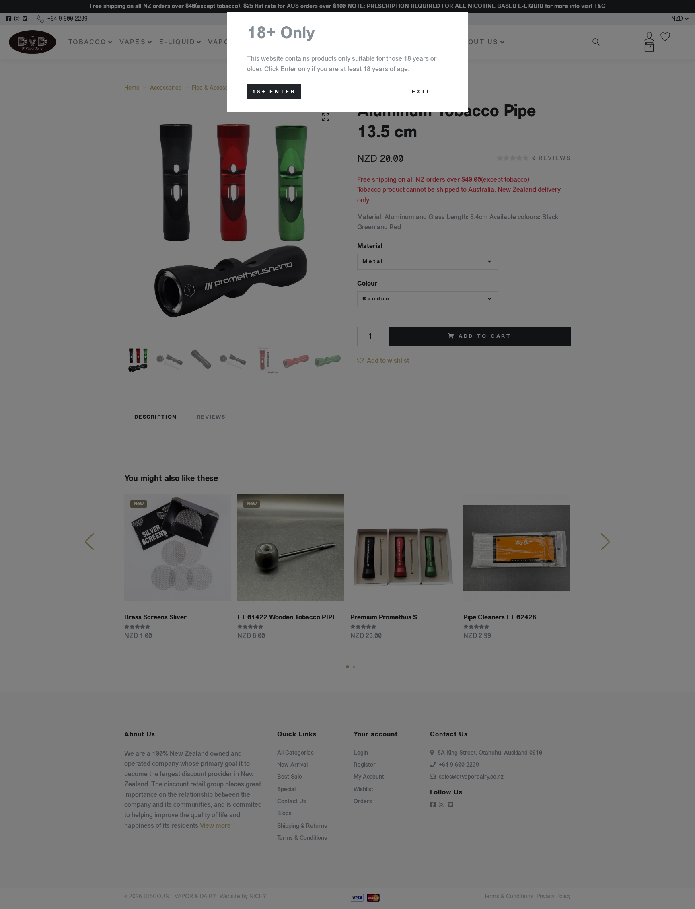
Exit (421, 91)
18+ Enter (274, 91)
